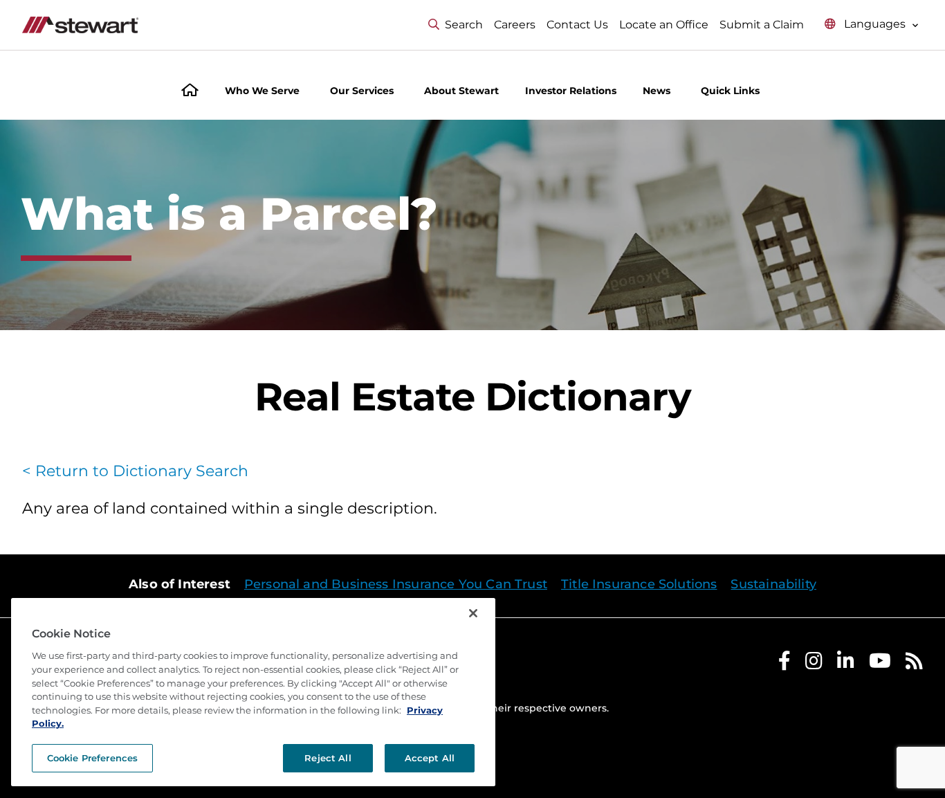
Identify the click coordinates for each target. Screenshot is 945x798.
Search (464, 24)
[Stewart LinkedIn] (845, 664)
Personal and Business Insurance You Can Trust (395, 584)
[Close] (473, 613)
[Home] (190, 91)
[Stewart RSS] (914, 664)
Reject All (327, 757)
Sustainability (773, 584)
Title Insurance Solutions (639, 584)
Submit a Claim (761, 24)
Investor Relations (570, 90)
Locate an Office (663, 24)
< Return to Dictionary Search (135, 471)
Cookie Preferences (92, 757)
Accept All (430, 757)
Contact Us (577, 24)
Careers (514, 24)
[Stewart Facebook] (784, 664)
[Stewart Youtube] (880, 664)
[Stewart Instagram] (814, 664)
